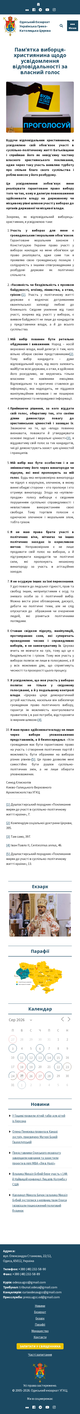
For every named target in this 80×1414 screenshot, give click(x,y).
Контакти (40, 1337)
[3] (68, 438)
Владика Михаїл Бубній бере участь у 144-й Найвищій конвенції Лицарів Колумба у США (40, 1179)
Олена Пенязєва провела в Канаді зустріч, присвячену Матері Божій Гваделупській (35, 1137)
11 (21, 1058)
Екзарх (40, 1318)
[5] (33, 759)
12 (31, 1058)
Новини (40, 1306)
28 (49, 1076)
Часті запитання (40, 1354)
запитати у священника (40, 1346)
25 (21, 1075)
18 (21, 1067)
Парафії (40, 1324)
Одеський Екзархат (35, 26)
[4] (39, 720)
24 (12, 1076)
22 (58, 1067)
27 (12, 1039)
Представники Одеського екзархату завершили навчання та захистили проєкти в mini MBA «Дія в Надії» (36, 1158)
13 (40, 1058)
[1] (23, 294)
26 (31, 1076)
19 (31, 1067)
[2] (71, 354)
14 (49, 1058)
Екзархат (40, 1312)
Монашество (40, 1331)
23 (67, 1067)
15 (58, 1058)
